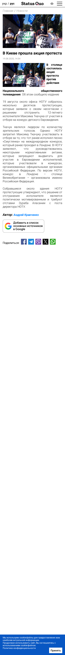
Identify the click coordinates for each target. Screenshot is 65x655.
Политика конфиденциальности (19, 648)
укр (4, 3)
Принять (56, 650)
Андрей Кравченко (26, 215)
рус (12, 3)
